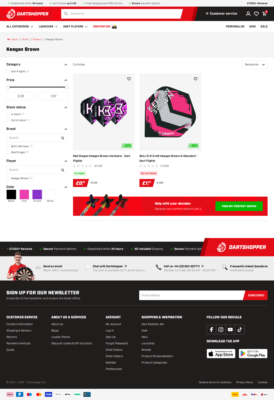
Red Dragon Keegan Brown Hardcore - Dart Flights (101, 158)
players (37, 39)
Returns (11, 337)
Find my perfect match (239, 206)
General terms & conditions (215, 382)
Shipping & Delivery (18, 330)
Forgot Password (117, 343)
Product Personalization (157, 356)
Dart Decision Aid (153, 324)
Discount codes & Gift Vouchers (71, 343)
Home (25, 39)
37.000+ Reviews (257, 3)
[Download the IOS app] (221, 353)
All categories (17, 26)
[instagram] (221, 329)
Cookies (263, 382)
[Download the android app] (253, 353)
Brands (146, 350)
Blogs (55, 330)
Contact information (19, 324)
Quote (10, 350)
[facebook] (211, 329)
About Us (57, 324)
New (144, 337)
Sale (144, 330)
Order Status (114, 350)
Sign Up (111, 337)
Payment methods (18, 343)
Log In (110, 330)
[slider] (8, 87)
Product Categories (154, 362)
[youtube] (230, 329)
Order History (114, 356)
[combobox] (123, 13)
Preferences (114, 369)
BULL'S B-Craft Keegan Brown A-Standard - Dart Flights (168, 158)
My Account (113, 324)
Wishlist (111, 362)
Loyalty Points (60, 337)
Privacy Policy (244, 382)
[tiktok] (240, 329)
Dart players (73, 26)
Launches (46, 26)
